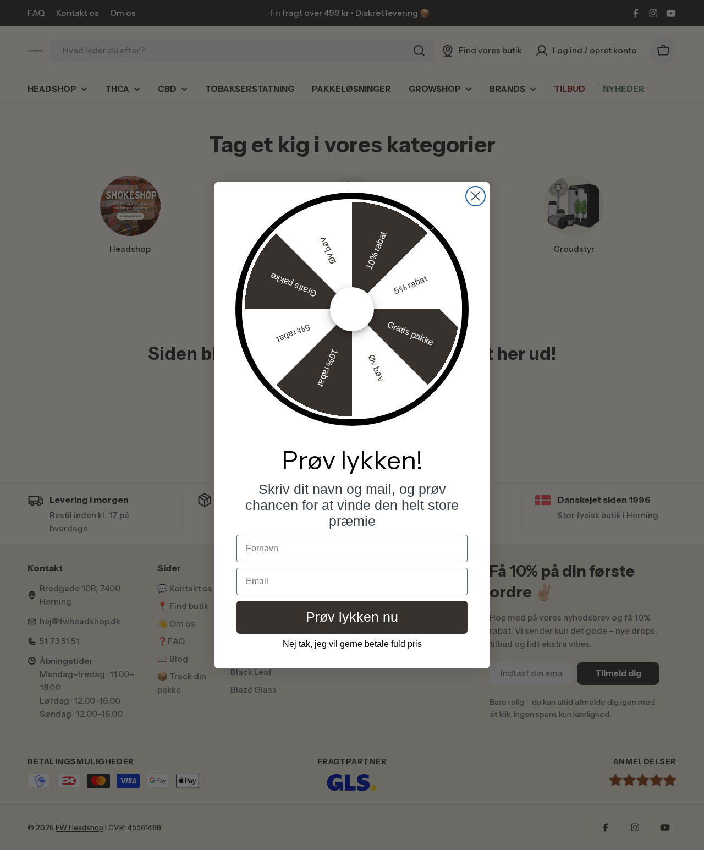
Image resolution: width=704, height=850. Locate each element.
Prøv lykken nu (352, 616)
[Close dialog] (475, 196)
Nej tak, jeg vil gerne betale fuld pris (352, 644)
